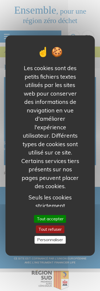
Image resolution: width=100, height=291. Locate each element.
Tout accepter (50, 218)
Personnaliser (50, 239)
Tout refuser (50, 229)
